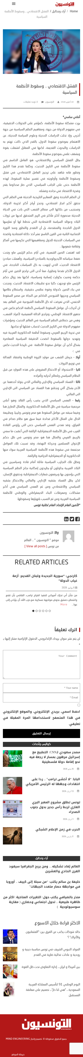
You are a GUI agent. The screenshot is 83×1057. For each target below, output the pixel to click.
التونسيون (49, 102)
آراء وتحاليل (58, 11)
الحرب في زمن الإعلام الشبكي (58, 829)
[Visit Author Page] (68, 541)
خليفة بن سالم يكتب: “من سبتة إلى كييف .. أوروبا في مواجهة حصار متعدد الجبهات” (43, 884)
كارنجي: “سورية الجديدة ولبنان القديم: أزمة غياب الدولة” (44, 578)
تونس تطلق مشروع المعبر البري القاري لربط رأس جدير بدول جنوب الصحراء (55, 807)
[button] (13, 3)
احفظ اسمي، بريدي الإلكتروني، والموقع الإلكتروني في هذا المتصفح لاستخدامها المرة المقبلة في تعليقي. (41, 718)
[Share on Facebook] (77, 519)
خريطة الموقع (18, 1055)
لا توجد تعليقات (30, 102)
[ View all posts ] (36, 546)
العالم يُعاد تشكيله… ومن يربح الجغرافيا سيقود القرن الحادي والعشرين (44, 868)
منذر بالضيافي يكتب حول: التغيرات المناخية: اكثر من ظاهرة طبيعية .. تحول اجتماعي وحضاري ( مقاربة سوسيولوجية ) (41, 902)
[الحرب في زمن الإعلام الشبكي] (12, 836)
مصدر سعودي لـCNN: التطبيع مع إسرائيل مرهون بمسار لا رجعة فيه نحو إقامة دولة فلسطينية (54, 757)
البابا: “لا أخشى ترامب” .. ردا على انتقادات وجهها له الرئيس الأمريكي (53, 781)
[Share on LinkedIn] (66, 519)
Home (74, 11)
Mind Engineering (18, 1039)
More (63, 604)
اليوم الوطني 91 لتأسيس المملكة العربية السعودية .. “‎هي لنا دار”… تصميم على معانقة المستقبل (53, 990)
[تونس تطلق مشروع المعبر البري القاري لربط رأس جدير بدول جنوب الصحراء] (12, 809)
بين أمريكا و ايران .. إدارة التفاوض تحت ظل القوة (51, 967)
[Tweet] (72, 519)
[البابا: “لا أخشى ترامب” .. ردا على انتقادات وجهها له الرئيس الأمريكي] (12, 786)
